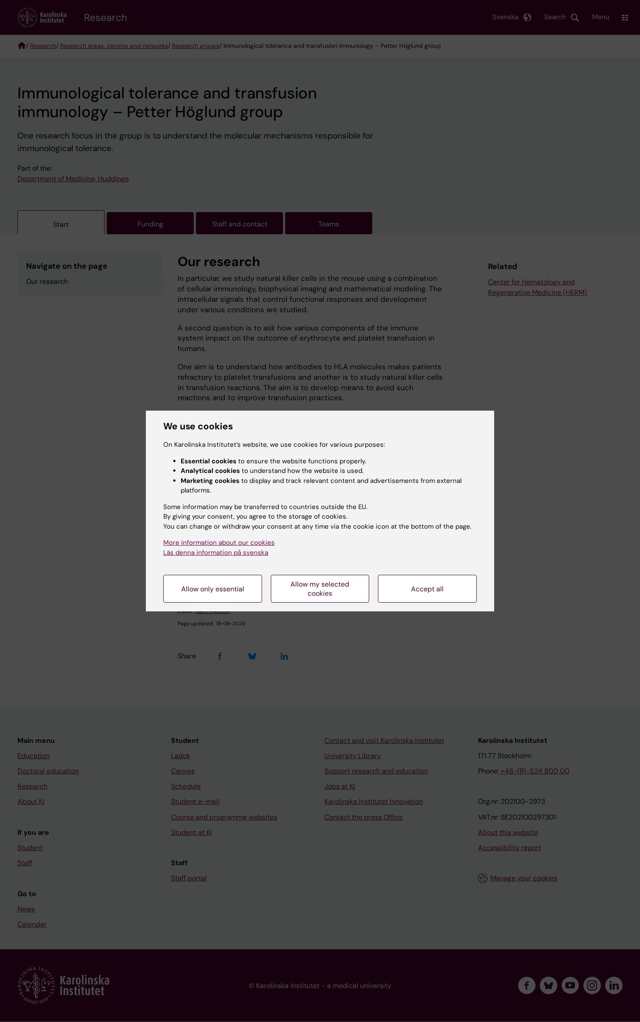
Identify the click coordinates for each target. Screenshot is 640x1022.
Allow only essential (212, 589)
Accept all (427, 589)
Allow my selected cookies (319, 589)
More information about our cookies (219, 542)
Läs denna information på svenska (215, 552)
